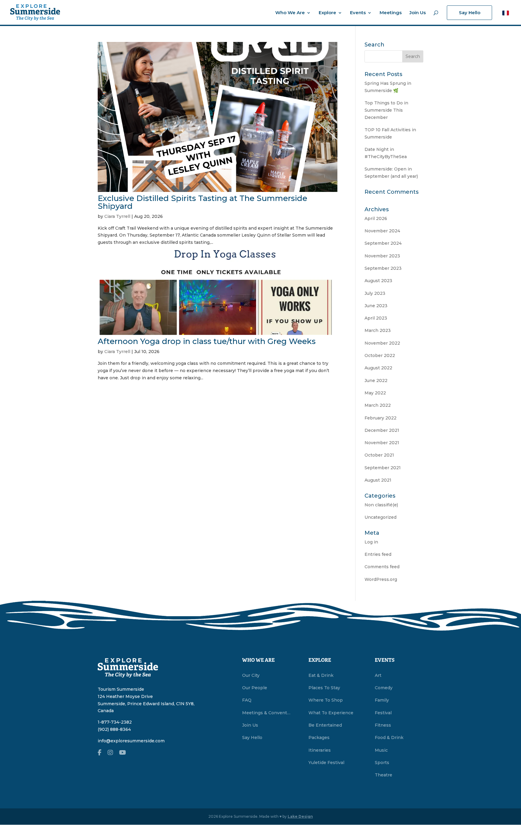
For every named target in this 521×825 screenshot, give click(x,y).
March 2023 (378, 330)
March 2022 (378, 405)
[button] (505, 13)
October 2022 (380, 355)
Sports (382, 762)
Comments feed (382, 566)
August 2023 (378, 280)
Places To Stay (324, 687)
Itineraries (319, 750)
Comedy (384, 687)
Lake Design (300, 816)
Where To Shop (325, 700)
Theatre (383, 775)
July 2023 (375, 293)
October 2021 (379, 455)
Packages (319, 737)
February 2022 (380, 418)
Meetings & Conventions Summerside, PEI (266, 712)
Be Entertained (325, 725)
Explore (327, 13)
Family (382, 700)
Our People (254, 687)
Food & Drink (389, 737)
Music (381, 750)
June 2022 (376, 380)
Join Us (417, 13)
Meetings (391, 13)
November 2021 (382, 442)
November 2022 (382, 343)
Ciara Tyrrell (117, 216)
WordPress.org (381, 579)
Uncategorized (380, 517)
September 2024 (383, 243)
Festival (383, 712)
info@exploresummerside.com (131, 741)
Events (358, 13)
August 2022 (378, 368)
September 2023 (383, 268)
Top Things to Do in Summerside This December (386, 110)
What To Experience (330, 712)
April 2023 (376, 318)
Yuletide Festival (326, 762)
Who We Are (290, 13)
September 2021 (383, 467)
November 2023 (382, 256)
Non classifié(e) (381, 505)
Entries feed (378, 554)
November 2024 (382, 231)
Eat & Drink (320, 675)
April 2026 (376, 218)
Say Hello (469, 12)
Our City (251, 675)
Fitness (383, 725)
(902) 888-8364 (114, 729)
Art (378, 675)
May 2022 (375, 393)
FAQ (246, 700)
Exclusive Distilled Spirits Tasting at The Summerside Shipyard (202, 202)
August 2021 (378, 480)
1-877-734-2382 (115, 722)
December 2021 (382, 430)
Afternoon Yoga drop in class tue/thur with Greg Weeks (207, 341)
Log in (371, 542)
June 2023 (376, 305)
